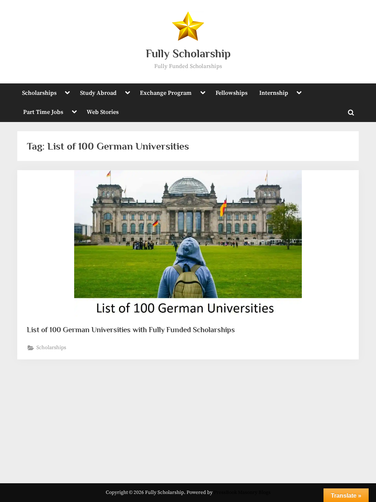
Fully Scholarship (188, 53)
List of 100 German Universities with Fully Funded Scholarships (131, 330)
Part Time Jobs (43, 112)
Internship (273, 93)
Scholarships (39, 93)
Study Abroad (98, 93)
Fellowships (231, 93)
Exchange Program (166, 93)
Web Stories (103, 112)
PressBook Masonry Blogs (242, 493)
